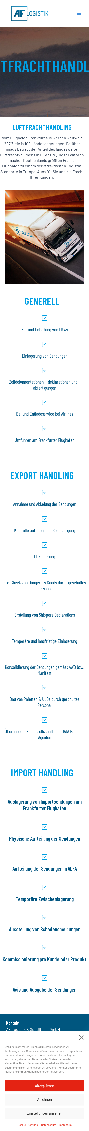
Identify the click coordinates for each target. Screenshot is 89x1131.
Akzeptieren (44, 1085)
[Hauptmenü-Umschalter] (79, 13)
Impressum (65, 1124)
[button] (81, 1037)
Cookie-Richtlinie (28, 1124)
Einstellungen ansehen (45, 1113)
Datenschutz (48, 1124)
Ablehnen (44, 1099)
